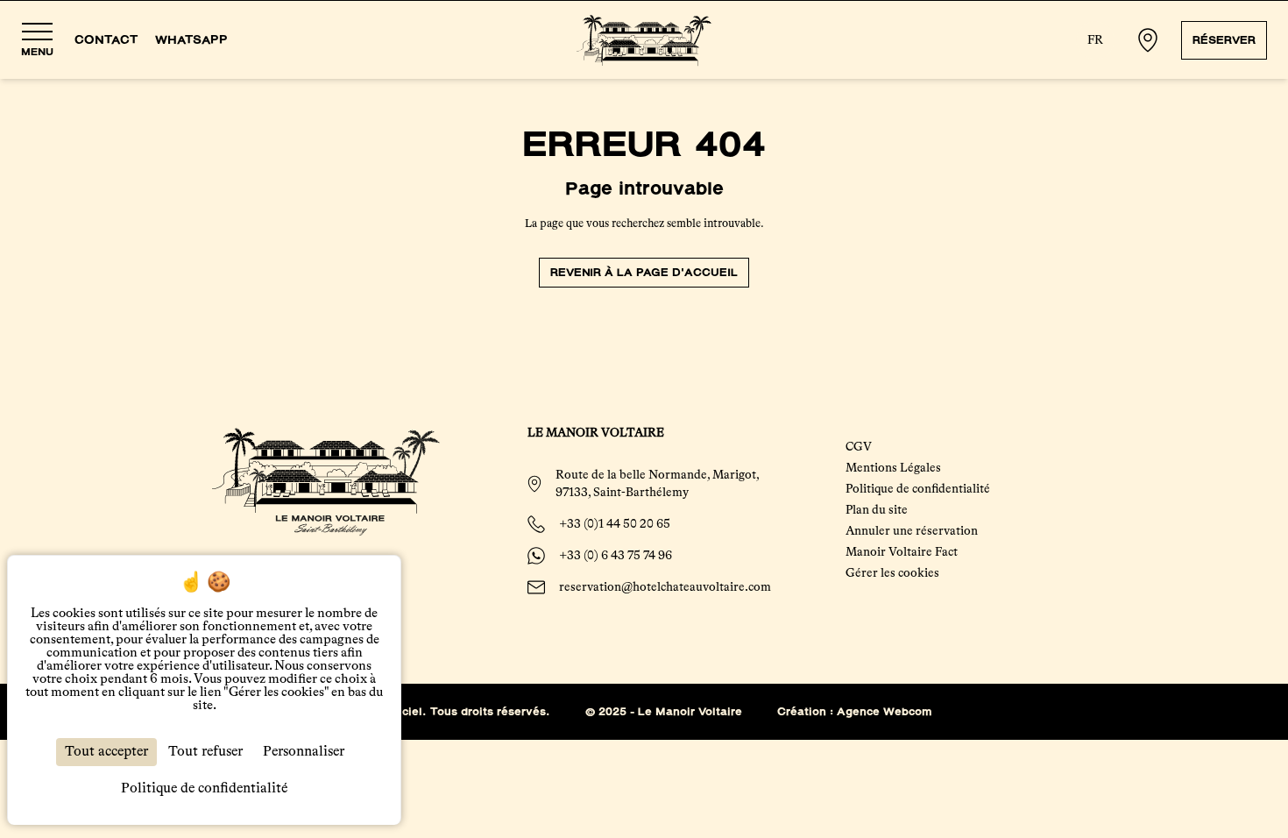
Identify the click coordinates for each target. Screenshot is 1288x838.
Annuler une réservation (912, 531)
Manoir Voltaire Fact (902, 552)
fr (1095, 40)
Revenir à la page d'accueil (644, 273)
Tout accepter (106, 752)
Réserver (1224, 40)
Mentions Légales (893, 468)
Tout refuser (205, 752)
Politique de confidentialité (918, 489)
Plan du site (877, 510)
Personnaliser (303, 752)
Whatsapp (191, 39)
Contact (106, 39)
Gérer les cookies (892, 573)
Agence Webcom (884, 712)
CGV (859, 447)
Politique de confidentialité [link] (204, 789)
